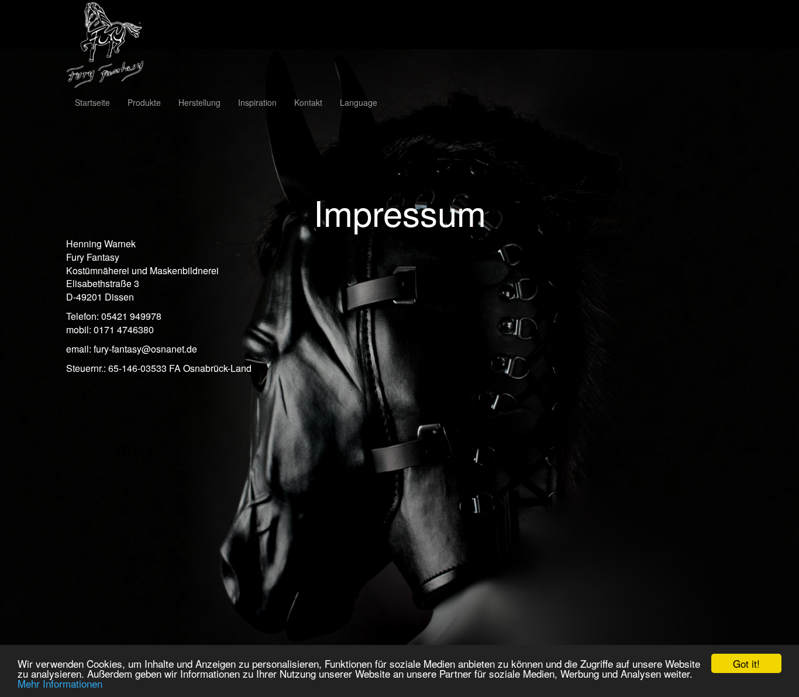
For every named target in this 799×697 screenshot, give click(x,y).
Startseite (92, 102)
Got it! (746, 663)
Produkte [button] (144, 102)
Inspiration (257, 102)
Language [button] (358, 102)
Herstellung (199, 102)
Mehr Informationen (60, 683)
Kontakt (308, 102)
